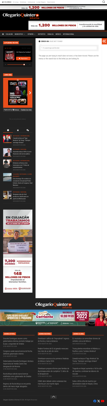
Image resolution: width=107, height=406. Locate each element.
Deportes (41, 34)
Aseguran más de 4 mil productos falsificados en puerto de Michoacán (21, 196)
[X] (98, 401)
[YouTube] (102, 401)
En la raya (15, 2)
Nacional (23, 149)
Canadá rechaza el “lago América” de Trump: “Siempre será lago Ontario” (21, 140)
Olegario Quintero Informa (11, 400)
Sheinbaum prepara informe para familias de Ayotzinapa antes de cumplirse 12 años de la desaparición (53, 371)
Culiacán (9, 34)
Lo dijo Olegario (41, 2)
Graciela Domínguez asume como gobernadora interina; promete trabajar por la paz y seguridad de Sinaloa (18, 341)
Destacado (16, 136)
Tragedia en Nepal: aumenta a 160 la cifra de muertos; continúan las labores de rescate (87, 371)
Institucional (31, 2)
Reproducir (24, 58)
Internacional (68, 34)
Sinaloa (50, 34)
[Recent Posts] (8, 130)
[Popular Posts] (18, 130)
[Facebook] (94, 401)
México (58, 34)
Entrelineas (23, 2)
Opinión (30, 34)
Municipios (19, 34)
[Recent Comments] (27, 130)
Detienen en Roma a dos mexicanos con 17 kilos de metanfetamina (21, 165)
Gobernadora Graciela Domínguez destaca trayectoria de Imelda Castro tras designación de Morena (18, 363)
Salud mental (51, 2)
